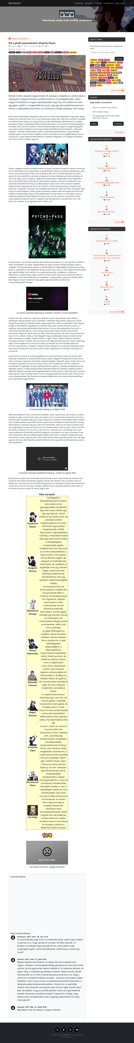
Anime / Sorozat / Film (17, 49)
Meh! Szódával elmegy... (100, 112)
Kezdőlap (79, 3)
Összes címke (116, 90)
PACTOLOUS (15, 3)
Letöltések (108, 3)
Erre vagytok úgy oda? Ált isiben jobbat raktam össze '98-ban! (106, 117)
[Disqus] (47, 905)
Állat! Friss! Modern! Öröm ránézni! (104, 108)
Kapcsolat (120, 3)
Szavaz (94, 124)
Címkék (98, 3)
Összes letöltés (116, 312)
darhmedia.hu (68, 1037)
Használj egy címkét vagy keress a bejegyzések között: (106, 47)
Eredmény (118, 124)
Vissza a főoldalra (20, 38)
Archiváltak (119, 132)
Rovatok (89, 3)
